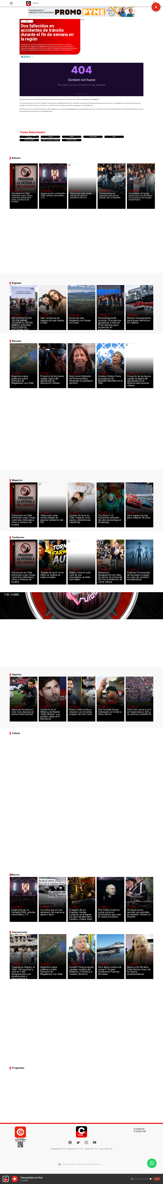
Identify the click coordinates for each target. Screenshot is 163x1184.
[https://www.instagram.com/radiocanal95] (86, 1143)
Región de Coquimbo (75, 315)
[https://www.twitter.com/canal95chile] (78, 1143)
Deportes (17, 706)
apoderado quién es (71, 140)
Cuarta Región (93, 136)
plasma (50, 136)
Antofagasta (103, 315)
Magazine (17, 315)
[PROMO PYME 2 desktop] (81, 12)
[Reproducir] (156, 7)
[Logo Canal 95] (29, 3)
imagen (71, 136)
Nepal (114, 136)
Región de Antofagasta (132, 315)
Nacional (46, 373)
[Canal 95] (11, 3)
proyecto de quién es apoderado (50, 140)
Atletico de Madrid (29, 140)
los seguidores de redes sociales (29, 137)
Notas (27, 21)
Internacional (17, 373)
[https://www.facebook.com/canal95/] (70, 1142)
